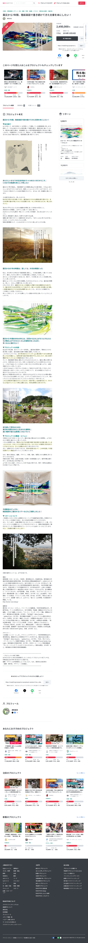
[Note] (83, 55)
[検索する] (34, 3)
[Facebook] (59, 55)
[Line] (75, 55)
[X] (68, 55)
